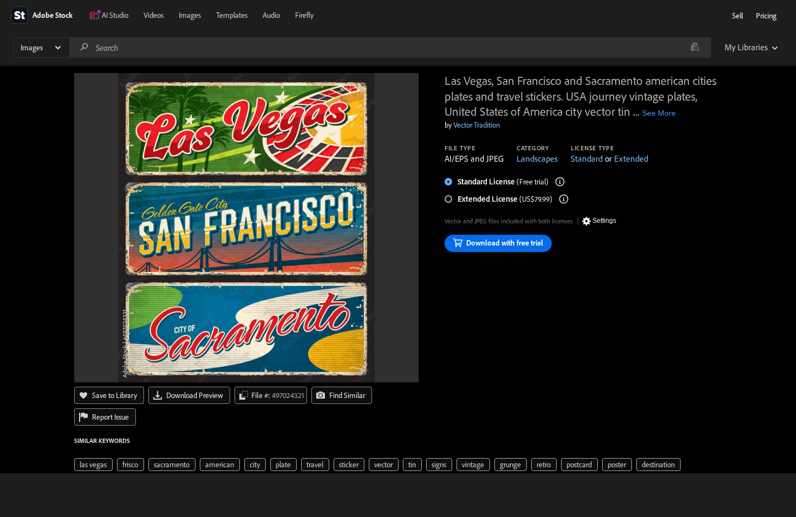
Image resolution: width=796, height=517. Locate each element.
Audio (271, 15)
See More (659, 113)
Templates (231, 15)
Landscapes (537, 158)
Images (190, 15)
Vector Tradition (476, 125)
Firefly (304, 15)
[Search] (84, 47)
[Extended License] (563, 199)
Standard (587, 158)
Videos (153, 15)
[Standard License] (560, 181)
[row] (93, 464)
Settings (604, 220)
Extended (631, 158)
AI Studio (115, 15)
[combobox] (390, 47)
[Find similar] (695, 47)
